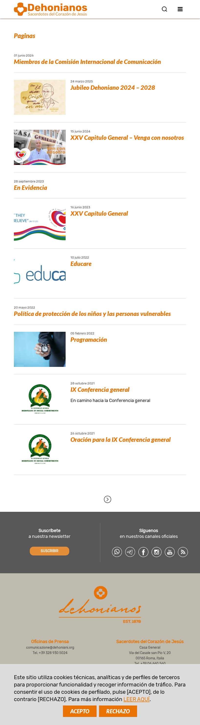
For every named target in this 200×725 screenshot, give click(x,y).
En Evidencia (30, 187)
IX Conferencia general (100, 389)
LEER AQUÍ (136, 699)
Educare (80, 263)
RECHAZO (118, 711)
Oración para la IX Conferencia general (120, 439)
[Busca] (164, 9)
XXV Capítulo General (99, 213)
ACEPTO (79, 711)
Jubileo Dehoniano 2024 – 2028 (112, 87)
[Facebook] (143, 552)
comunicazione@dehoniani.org (50, 647)
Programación (88, 339)
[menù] (180, 9)
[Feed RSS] (183, 552)
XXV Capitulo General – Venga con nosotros (127, 137)
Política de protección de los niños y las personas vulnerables (92, 313)
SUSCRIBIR (49, 551)
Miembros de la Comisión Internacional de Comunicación (87, 61)
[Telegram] (130, 552)
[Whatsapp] (117, 552)
